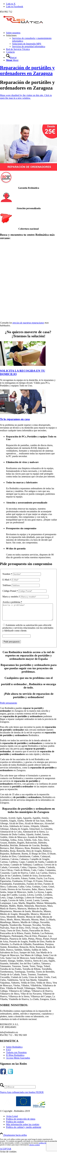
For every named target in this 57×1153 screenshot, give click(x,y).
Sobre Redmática (14, 1047)
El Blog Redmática (15, 1055)
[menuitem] (31, 32)
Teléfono (6, 585)
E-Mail (6, 579)
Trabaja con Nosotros (16, 1052)
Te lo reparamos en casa (15, 419)
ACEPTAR (5, 1149)
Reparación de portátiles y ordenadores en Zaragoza (27, 70)
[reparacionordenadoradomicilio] (23, 413)
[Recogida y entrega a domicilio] (23, 365)
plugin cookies (34, 1145)
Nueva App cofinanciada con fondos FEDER (22, 1092)
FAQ (8, 1049)
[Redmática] (23, 27)
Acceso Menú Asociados (18, 1058)
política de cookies (45, 1143)
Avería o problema (12, 602)
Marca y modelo (11, 596)
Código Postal (10, 591)
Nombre (7, 574)
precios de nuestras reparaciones (28, 322)
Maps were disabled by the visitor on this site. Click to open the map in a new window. (26, 96)
